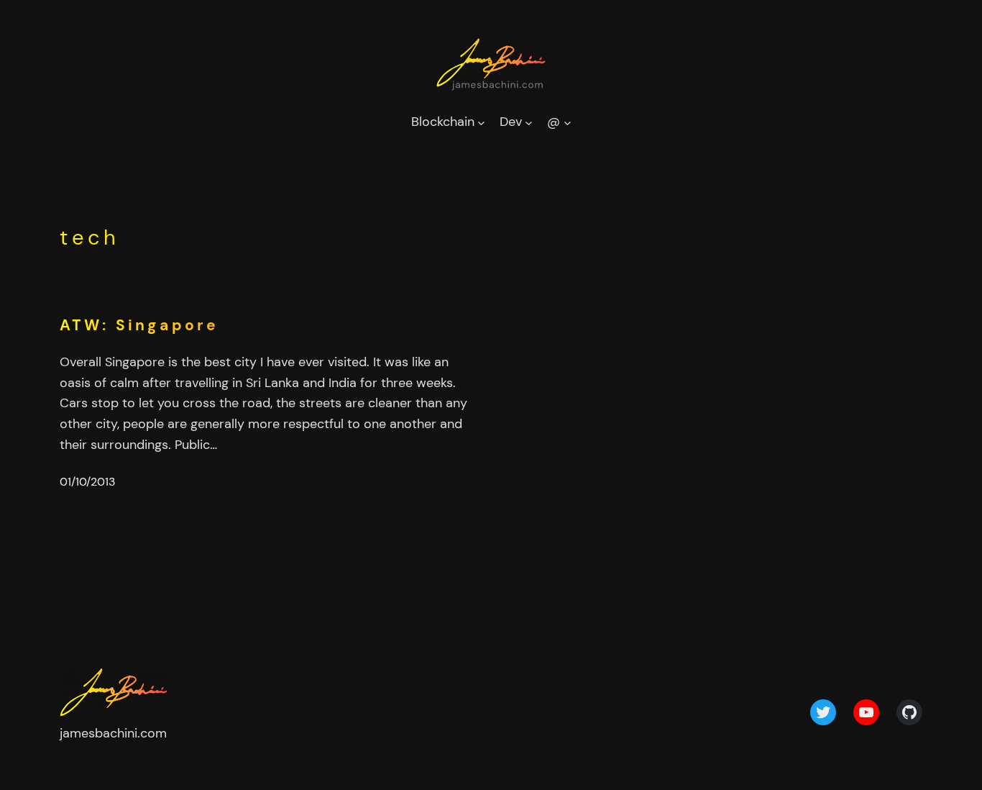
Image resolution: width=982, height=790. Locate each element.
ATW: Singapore (139, 326)
